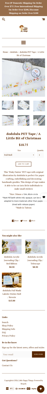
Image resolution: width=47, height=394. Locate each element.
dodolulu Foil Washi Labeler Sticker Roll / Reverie (11, 294)
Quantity (40, 150)
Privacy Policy (8, 335)
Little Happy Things (26, 380)
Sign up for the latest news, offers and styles (23, 347)
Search (5, 322)
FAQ (4, 332)
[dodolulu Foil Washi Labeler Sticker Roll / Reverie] (12, 280)
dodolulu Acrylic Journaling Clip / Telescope (35, 260)
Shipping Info (8, 329)
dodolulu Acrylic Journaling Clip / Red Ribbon (12, 260)
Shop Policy (7, 325)
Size (19, 150)
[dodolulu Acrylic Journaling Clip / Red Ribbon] (12, 246)
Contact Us (7, 365)
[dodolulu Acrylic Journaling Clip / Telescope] (35, 246)
